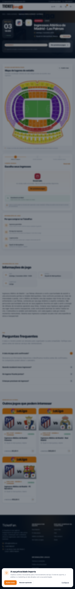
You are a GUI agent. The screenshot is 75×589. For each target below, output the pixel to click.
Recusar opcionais (25, 582)
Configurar (65, 582)
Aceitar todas (10, 582)
